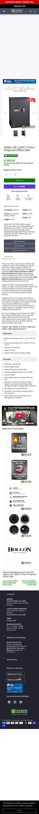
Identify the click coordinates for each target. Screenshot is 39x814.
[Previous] (5, 112)
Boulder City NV (11, 648)
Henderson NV (11, 646)
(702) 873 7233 (11, 620)
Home (9, 87)
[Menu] (4, 11)
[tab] (8, 257)
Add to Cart (19, 180)
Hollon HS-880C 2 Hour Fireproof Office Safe (29, 583)
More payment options (19, 191)
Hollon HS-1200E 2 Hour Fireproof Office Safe (10, 583)
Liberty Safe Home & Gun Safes (16, 614)
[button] (30, 11)
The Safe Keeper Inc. (16, 720)
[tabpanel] (19, 412)
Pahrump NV (21, 648)
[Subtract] (6, 174)
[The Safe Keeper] (17, 11)
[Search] (34, 11)
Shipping (6, 169)
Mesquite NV (10, 650)
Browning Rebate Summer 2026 (20, 2)
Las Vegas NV (17, 644)
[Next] (34, 112)
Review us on (12, 674)
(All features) (14, 206)
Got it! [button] (20, 810)
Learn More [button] (28, 805)
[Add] (15, 174)
